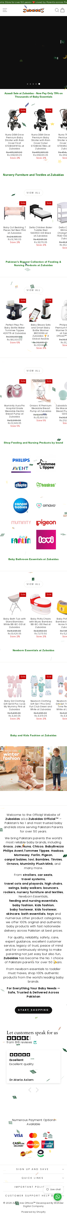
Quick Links (33, 1178)
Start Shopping (33, 1010)
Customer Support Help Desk (32, 1195)
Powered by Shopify (33, 1211)
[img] (35, 1038)
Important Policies (32, 1187)
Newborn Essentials (33, 896)
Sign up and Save (32, 1169)
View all (34, 192)
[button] (30, 1089)
